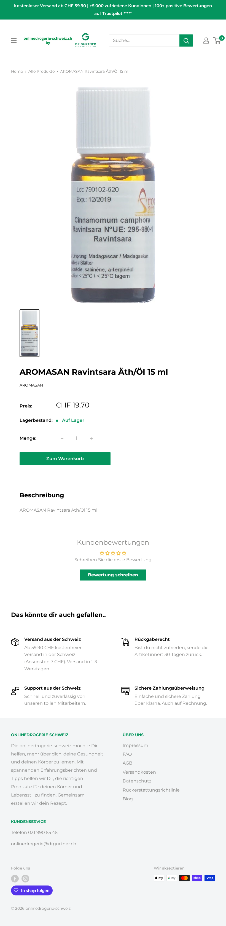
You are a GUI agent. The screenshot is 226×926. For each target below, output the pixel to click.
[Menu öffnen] (14, 40)
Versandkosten (139, 772)
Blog (128, 798)
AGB (127, 763)
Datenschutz (137, 781)
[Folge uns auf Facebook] (15, 878)
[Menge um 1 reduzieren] (62, 438)
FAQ (127, 754)
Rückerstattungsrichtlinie (151, 790)
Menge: (28, 438)
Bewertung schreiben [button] (113, 574)
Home (17, 71)
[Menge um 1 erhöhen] (91, 438)
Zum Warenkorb (65, 458)
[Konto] (206, 40)
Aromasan (31, 385)
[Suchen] (186, 40)
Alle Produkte (41, 71)
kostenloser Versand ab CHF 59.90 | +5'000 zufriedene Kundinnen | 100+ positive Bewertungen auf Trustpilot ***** (113, 9)
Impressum (135, 745)
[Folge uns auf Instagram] (25, 878)
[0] (217, 40)
